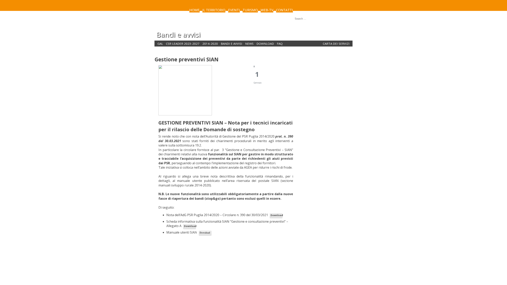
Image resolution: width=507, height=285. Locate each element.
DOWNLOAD (265, 44)
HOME (194, 10)
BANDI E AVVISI (231, 44)
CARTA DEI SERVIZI (336, 44)
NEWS (249, 44)
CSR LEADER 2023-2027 (182, 44)
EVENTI (234, 10)
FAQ (280, 44)
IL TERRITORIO (213, 10)
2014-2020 (210, 44)
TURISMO (250, 10)
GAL (160, 44)
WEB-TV (267, 10)
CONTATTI (284, 10)
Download (276, 215)
